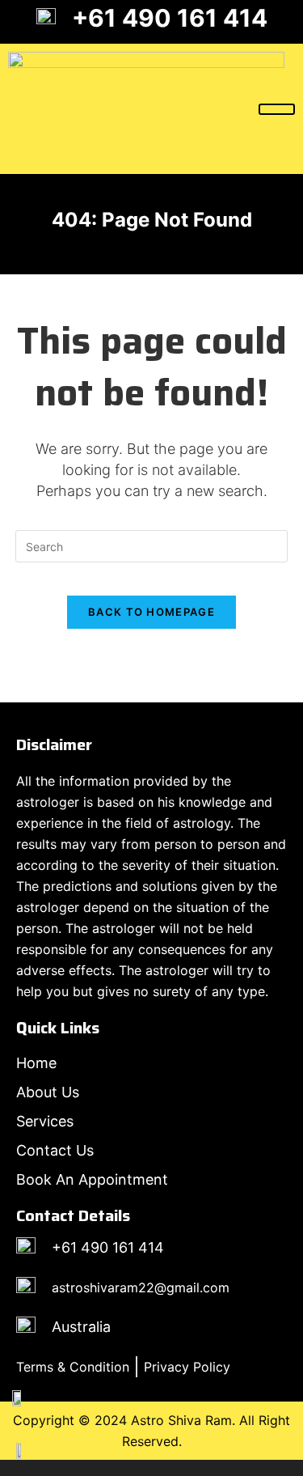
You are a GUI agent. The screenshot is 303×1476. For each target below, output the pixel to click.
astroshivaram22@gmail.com (140, 1287)
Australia (81, 1326)
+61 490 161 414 (169, 17)
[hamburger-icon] (277, 109)
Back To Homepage (151, 611)
